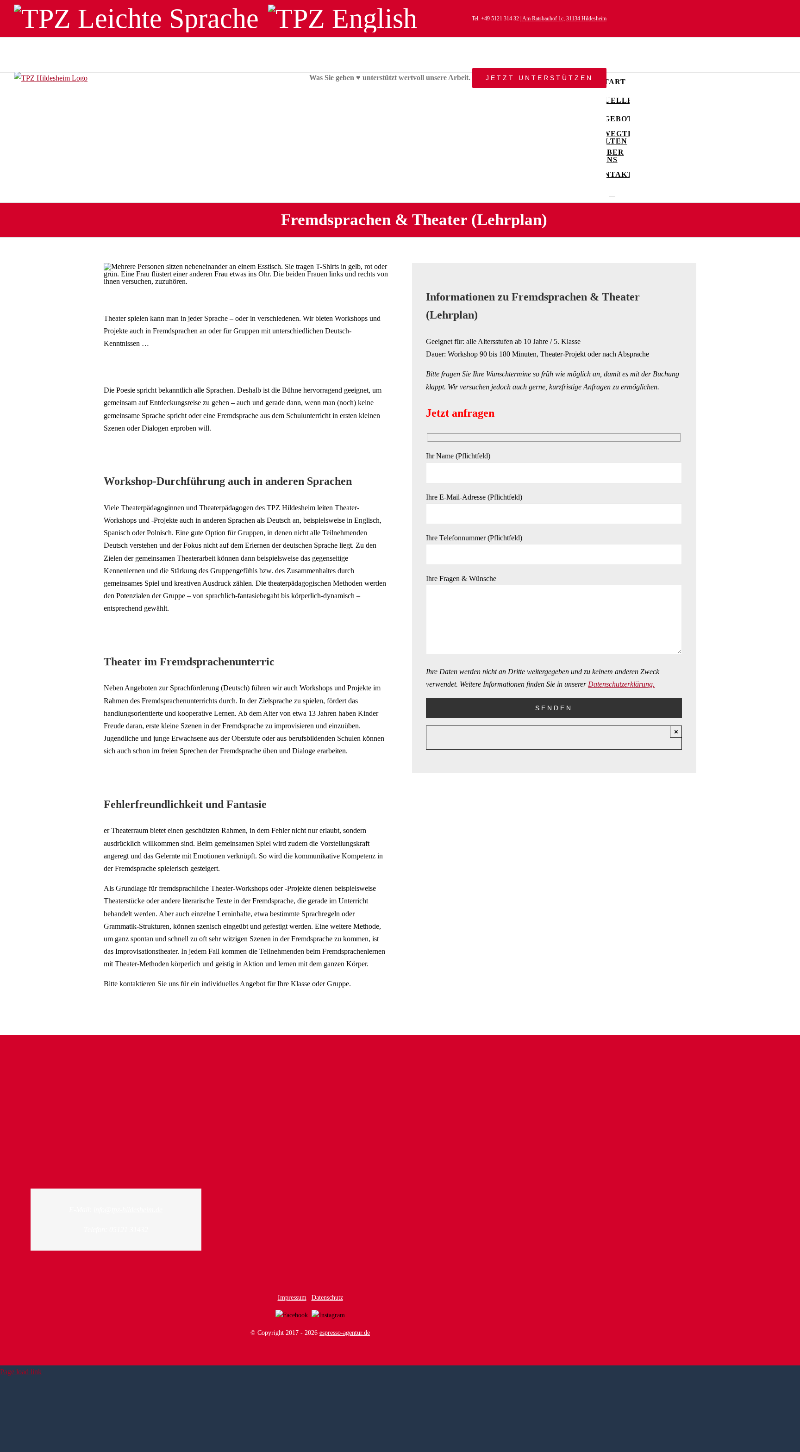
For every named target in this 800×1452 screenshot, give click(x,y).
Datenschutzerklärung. (621, 684)
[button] (612, 193)
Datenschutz (327, 1297)
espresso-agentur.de (344, 1332)
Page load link (21, 1372)
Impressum (292, 1297)
